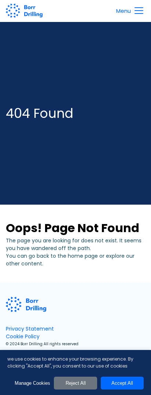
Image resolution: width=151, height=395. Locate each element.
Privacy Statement (30, 328)
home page (83, 256)
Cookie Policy (23, 336)
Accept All (122, 383)
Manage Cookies (32, 383)
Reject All (76, 383)
